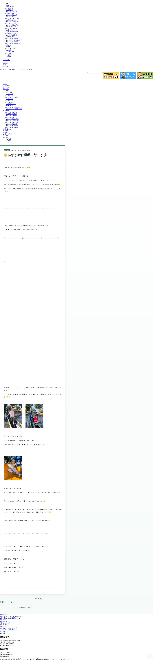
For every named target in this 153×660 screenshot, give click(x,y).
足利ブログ (9, 94)
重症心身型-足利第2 (12, 31)
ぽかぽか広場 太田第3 (12, 21)
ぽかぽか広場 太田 (11, 15)
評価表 (8, 46)
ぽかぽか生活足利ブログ (13, 97)
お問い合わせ (10, 6)
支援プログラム (10, 48)
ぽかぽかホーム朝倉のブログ (8, 628)
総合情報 (8, 50)
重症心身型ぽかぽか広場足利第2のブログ (12, 616)
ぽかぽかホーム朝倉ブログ (14, 40)
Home (7, 5)
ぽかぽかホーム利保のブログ (8, 629)
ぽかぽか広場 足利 (11, 11)
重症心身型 (9, 10)
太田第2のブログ (11, 20)
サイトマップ (54, 659)
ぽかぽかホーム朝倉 (12, 38)
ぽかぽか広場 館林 (11, 28)
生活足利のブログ (11, 36)
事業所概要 (6, 110)
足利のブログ (10, 13)
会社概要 (8, 55)
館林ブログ (9, 105)
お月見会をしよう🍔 (25, 607)
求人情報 (8, 53)
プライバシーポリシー (66, 659)
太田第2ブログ (10, 100)
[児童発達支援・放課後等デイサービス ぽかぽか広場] (16, 69)
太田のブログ (10, 16)
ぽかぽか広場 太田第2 (12, 18)
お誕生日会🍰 (38, 598)
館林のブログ (10, 30)
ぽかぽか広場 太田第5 (12, 25)
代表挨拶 (8, 56)
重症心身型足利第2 (11, 114)
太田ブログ (9, 99)
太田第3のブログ (11, 23)
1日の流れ (9, 45)
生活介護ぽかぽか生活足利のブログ (10, 618)
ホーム (5, 84)
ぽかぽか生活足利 (11, 35)
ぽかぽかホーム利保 (12, 41)
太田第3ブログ (10, 102)
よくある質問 (10, 51)
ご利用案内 (9, 8)
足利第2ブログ (10, 95)
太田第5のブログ (11, 26)
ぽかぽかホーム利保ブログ (14, 43)
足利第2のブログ (11, 33)
